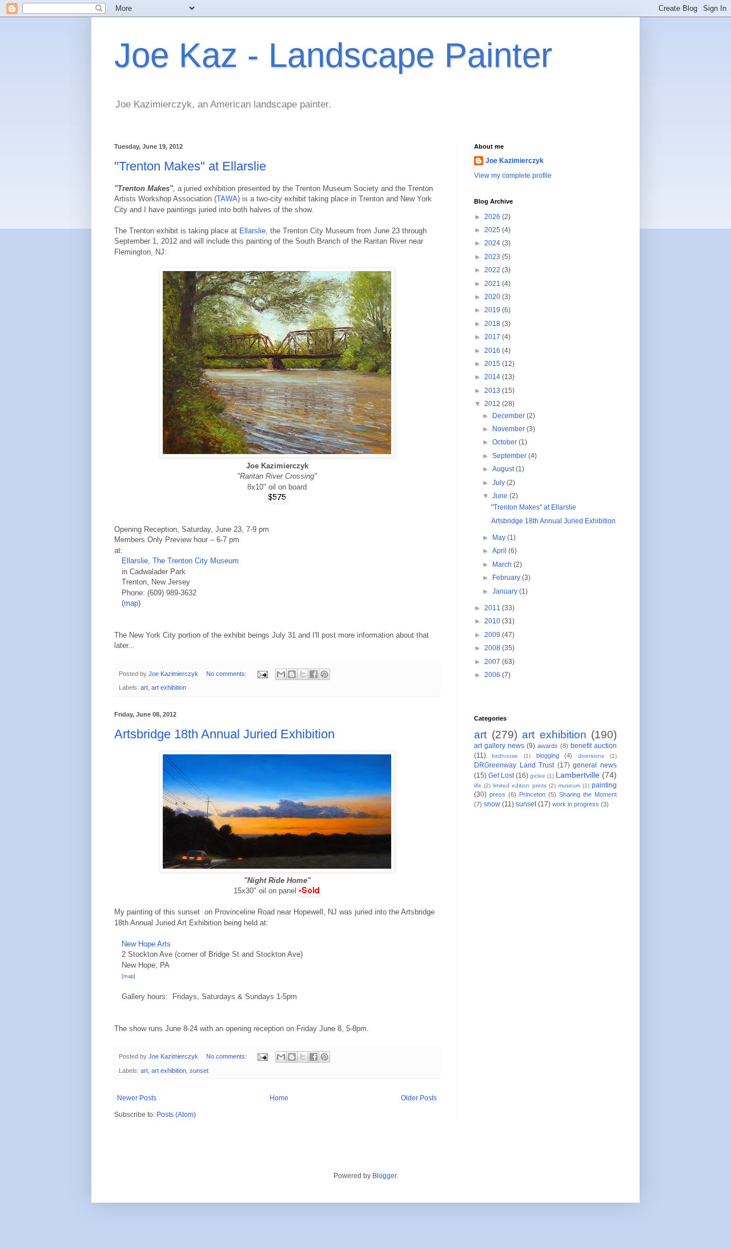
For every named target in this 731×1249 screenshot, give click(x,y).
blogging (547, 755)
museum (569, 785)
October (505, 442)
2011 (493, 608)
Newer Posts (136, 1098)
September (510, 456)
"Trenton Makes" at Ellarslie (190, 166)
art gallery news (499, 746)
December (509, 416)
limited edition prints (519, 785)
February (507, 578)
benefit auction (594, 746)
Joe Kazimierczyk (514, 161)
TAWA (227, 198)
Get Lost (501, 775)
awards (547, 745)
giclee (537, 776)
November (509, 429)
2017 (493, 337)
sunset (199, 1070)
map (131, 603)
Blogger (384, 1176)
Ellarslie (252, 230)
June (500, 496)
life (477, 785)
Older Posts (419, 1098)
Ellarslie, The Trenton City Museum (180, 560)
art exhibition (168, 687)
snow (492, 804)
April (500, 551)
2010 (493, 621)
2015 (493, 364)
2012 (493, 404)
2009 (493, 635)
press (497, 794)
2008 (493, 648)
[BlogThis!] (292, 674)
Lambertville (578, 774)
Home (279, 1098)
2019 (493, 310)
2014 (493, 377)
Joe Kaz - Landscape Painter (333, 55)
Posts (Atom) (176, 1115)
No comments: (227, 673)
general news (595, 765)
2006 (493, 675)
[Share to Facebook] (313, 674)
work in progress (575, 804)
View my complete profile (513, 176)
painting (604, 785)
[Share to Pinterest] (324, 674)
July (499, 483)
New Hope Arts (146, 944)
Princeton (532, 794)
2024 (493, 243)
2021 (493, 284)
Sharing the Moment (588, 794)
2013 (493, 391)
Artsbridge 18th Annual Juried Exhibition (224, 734)
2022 (493, 270)
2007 (493, 662)
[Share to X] (302, 674)
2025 (493, 230)
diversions (591, 756)
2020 (493, 297)
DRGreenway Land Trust (514, 765)
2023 (493, 257)
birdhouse (505, 756)
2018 (493, 324)
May (499, 538)
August (504, 469)
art (144, 687)
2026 (493, 217)
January (505, 591)
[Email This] (281, 674)
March (502, 564)
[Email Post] (262, 673)
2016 (493, 351)
